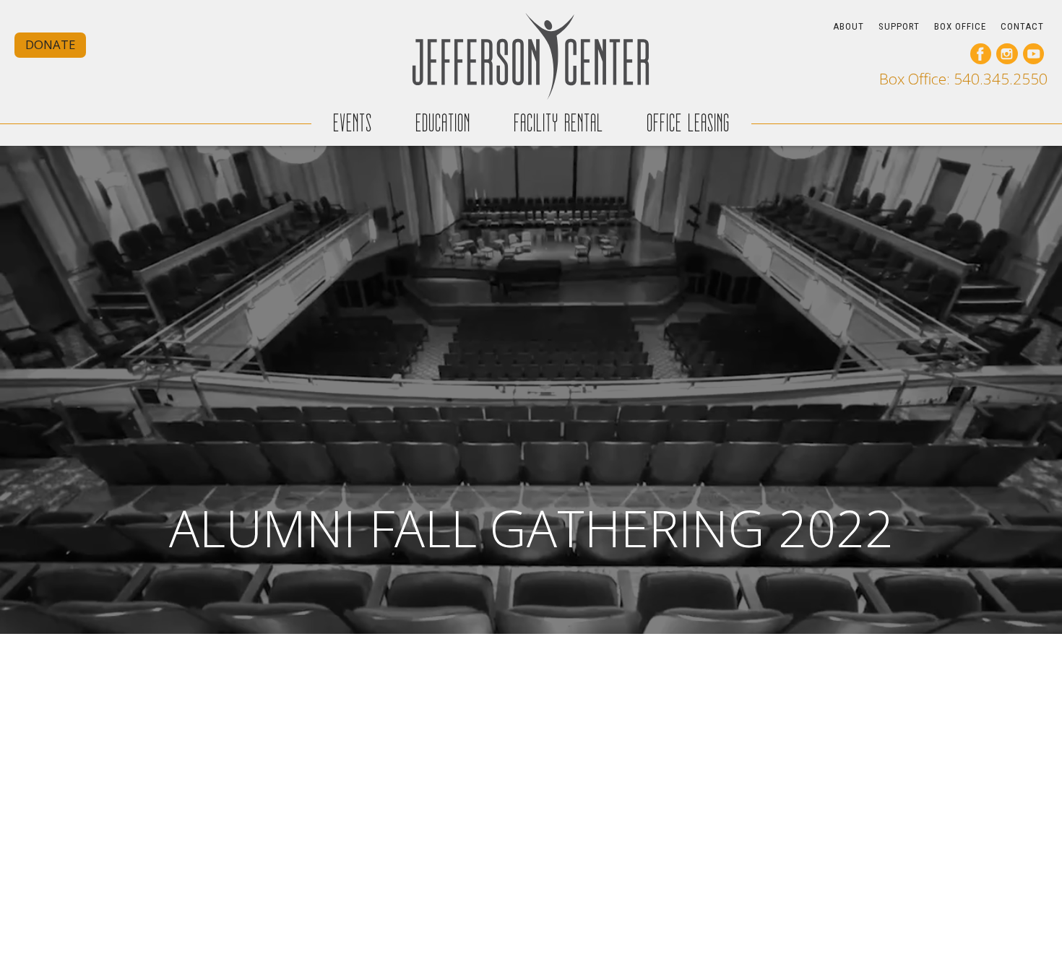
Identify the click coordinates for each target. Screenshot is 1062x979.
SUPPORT (899, 26)
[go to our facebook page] (980, 53)
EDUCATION (442, 123)
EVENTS (352, 123)
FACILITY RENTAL (558, 123)
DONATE (50, 44)
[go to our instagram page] (1006, 53)
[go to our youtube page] (1033, 53)
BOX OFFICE (960, 26)
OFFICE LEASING (688, 123)
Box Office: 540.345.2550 (963, 79)
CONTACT (1022, 26)
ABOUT (848, 26)
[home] (531, 56)
